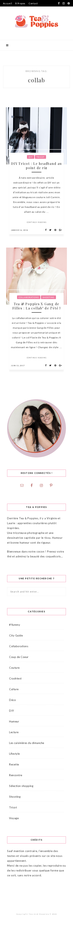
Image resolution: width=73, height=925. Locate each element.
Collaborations (29, 297)
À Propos (20, 3)
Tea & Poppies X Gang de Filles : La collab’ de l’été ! (36, 306)
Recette (14, 764)
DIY (31, 157)
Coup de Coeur (19, 657)
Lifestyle (14, 753)
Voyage (14, 818)
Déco (12, 700)
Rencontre (15, 775)
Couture (14, 667)
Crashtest (15, 678)
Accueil (7, 3)
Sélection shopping (21, 786)
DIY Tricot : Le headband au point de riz (36, 165)
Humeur (14, 721)
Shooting (48, 297)
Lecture (14, 732)
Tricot (40, 157)
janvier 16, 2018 (19, 230)
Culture (14, 689)
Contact (33, 3)
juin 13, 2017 (18, 366)
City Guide (16, 635)
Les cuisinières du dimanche (26, 743)
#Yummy (14, 624)
